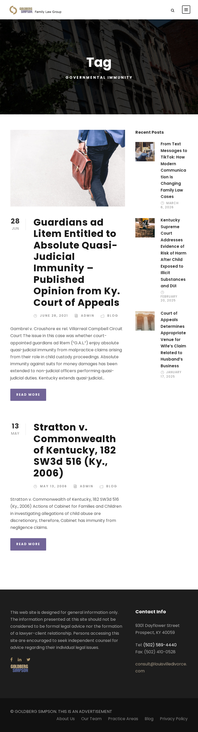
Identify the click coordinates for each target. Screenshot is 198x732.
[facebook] (11, 660)
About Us (65, 719)
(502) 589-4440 (160, 645)
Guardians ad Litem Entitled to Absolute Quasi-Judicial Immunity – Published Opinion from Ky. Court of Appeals (77, 262)
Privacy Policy (174, 719)
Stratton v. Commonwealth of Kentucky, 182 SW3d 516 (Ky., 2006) (75, 450)
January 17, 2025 (171, 374)
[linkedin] (19, 660)
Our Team (91, 719)
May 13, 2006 (53, 486)
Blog (112, 315)
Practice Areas (123, 719)
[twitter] (28, 660)
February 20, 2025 (169, 298)
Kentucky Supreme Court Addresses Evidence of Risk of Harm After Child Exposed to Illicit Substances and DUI (173, 253)
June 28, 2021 (54, 315)
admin (87, 315)
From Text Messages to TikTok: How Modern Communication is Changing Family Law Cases (174, 170)
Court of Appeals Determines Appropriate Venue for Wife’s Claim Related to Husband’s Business (173, 340)
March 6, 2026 (170, 205)
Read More (28, 394)
